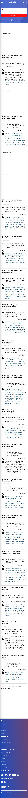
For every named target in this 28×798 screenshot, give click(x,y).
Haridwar (6, 24)
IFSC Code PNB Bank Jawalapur (14, 436)
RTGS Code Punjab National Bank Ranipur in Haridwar (7, 27)
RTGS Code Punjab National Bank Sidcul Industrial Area (12, 376)
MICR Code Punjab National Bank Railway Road (14, 327)
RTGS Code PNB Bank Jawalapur (14, 434)
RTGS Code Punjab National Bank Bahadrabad (12, 516)
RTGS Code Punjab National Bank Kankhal (12, 271)
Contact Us (4, 767)
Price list (3, 761)
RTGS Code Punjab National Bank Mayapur (12, 342)
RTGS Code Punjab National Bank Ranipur (12, 56)
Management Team (6, 742)
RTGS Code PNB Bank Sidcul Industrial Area (14, 398)
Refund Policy (4, 764)
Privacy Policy (4, 755)
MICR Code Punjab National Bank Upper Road (14, 138)
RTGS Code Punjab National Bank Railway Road (12, 305)
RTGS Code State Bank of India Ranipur (13, 588)
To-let (2, 727)
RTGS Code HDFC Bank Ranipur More (13, 656)
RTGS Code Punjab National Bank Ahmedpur (12, 480)
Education (3, 724)
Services (3, 745)
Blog (2, 733)
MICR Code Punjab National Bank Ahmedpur (13, 501)
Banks (11, 24)
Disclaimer (4, 758)
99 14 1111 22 (11, 774)
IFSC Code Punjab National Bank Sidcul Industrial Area (15, 392)
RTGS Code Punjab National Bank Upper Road (12, 117)
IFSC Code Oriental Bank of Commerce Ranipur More (15, 572)
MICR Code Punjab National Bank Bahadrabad (14, 537)
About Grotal (4, 739)
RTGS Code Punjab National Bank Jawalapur (12, 411)
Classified (3, 730)
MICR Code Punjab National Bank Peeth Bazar (14, 222)
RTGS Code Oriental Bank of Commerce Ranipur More (12, 552)
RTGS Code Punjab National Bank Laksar (12, 237)
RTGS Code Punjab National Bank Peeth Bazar (12, 201)
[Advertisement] (14, 44)
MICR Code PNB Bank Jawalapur (14, 438)
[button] (13, 2)
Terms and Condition (6, 752)
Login (25, 2)
